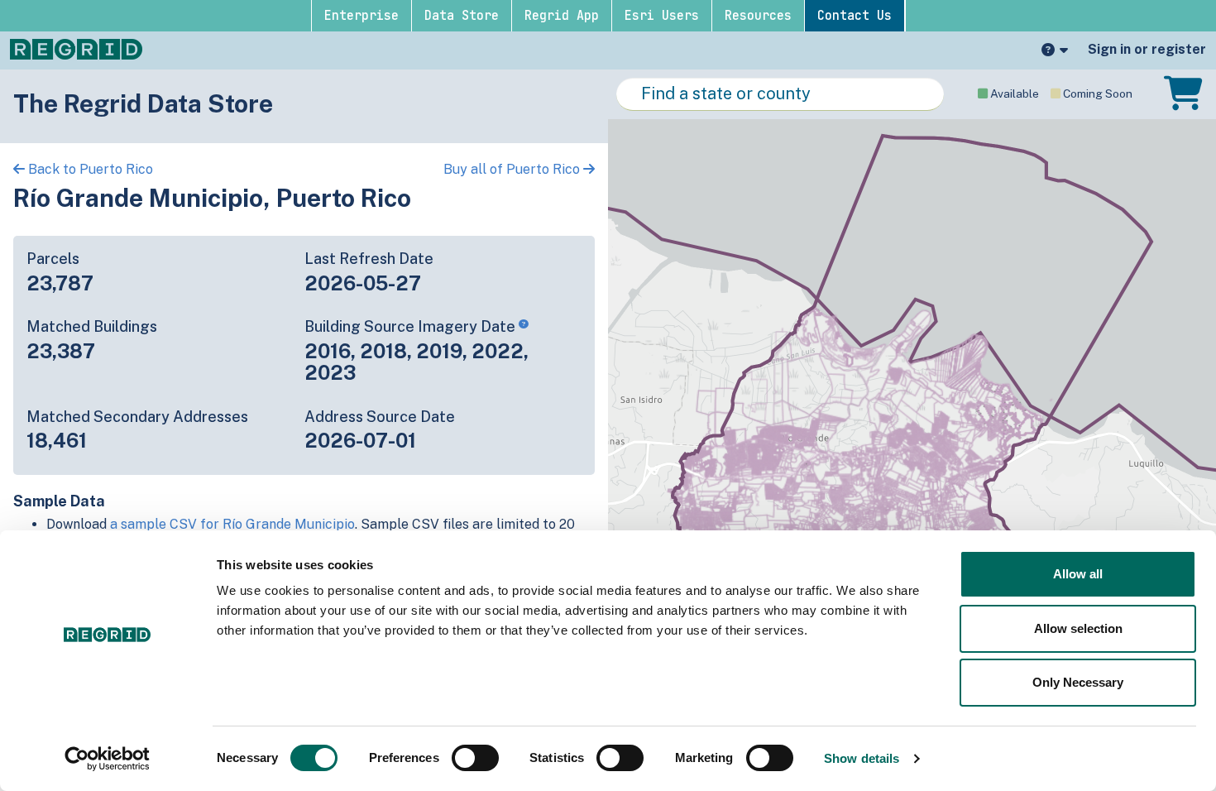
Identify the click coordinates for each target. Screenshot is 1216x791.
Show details (861, 758)
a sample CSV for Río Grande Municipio (232, 524)
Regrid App (561, 15)
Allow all (1078, 574)
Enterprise (361, 15)
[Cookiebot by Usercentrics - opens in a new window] (107, 758)
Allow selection (1078, 628)
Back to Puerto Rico (89, 169)
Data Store (461, 15)
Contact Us (854, 15)
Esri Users (662, 15)
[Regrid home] (76, 48)
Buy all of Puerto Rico (513, 169)
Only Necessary (1077, 682)
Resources (758, 15)
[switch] (475, 758)
